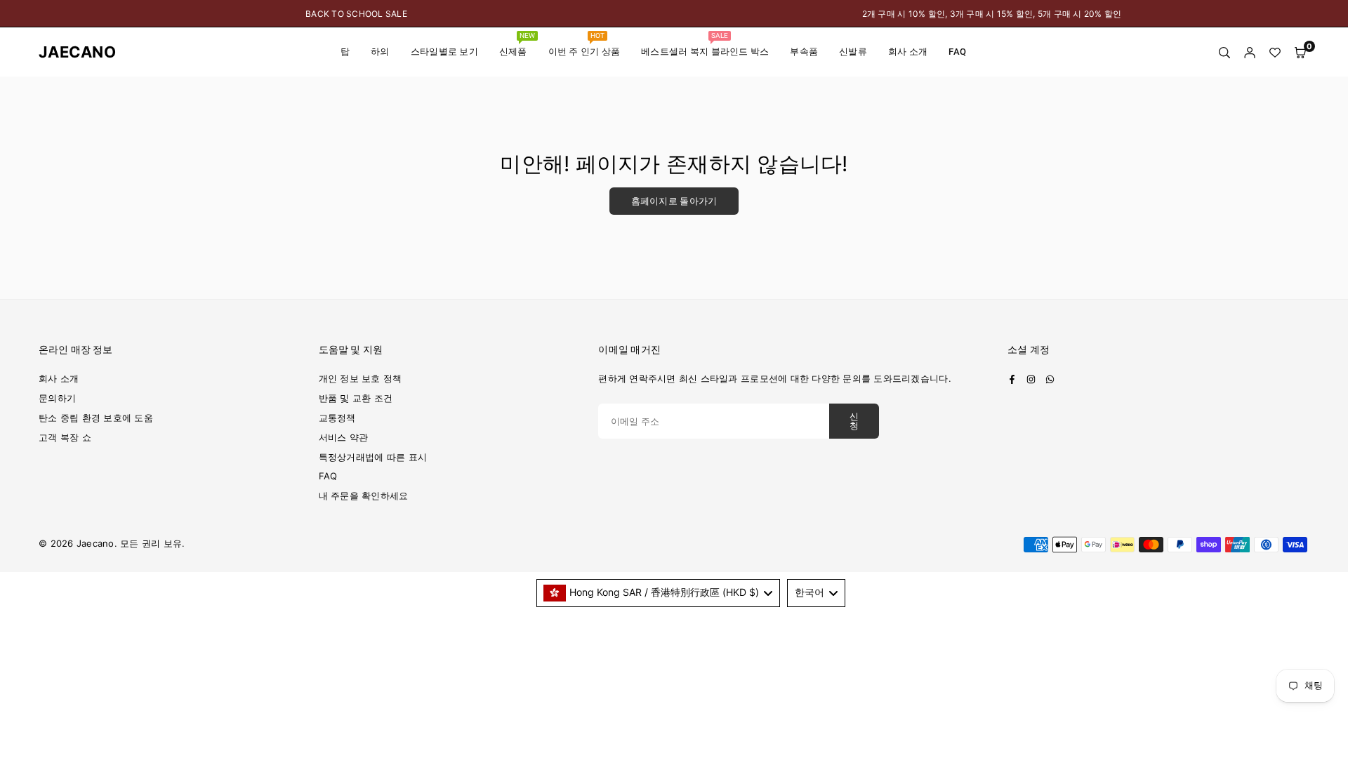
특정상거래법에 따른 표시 (373, 457)
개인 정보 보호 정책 (360, 378)
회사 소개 (907, 51)
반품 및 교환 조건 (356, 398)
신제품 (517, 44)
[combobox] (658, 593)
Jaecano (67, 52)
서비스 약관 (344, 437)
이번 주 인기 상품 (584, 44)
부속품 (804, 51)
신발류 (853, 51)
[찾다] (1224, 52)
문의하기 (57, 398)
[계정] (1249, 52)
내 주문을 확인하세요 (364, 495)
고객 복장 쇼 (65, 437)
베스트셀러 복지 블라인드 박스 (705, 44)
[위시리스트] (1275, 52)
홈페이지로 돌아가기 (674, 201)
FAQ (957, 51)
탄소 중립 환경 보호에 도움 (96, 417)
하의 (380, 51)
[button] (1300, 52)
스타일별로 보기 (444, 51)
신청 (854, 421)
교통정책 (337, 417)
